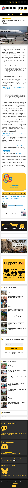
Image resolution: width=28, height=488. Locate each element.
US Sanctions (12, 198)
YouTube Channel (19, 14)
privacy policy (19, 352)
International (4, 18)
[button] (4, 15)
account (7, 434)
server (8, 451)
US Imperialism (5, 198)
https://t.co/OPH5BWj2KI (8, 151)
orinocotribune (14, 185)
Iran (6, 196)
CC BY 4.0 (10, 460)
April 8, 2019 (5, 23)
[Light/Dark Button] (9, 14)
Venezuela (18, 198)
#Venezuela (19, 145)
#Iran (4, 145)
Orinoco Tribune (14, 458)
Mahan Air (10, 196)
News (9, 18)
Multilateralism (16, 196)
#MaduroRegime (6, 150)
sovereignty (22, 196)
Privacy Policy (15, 483)
